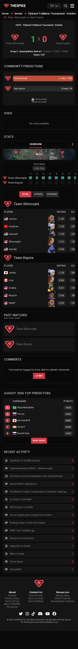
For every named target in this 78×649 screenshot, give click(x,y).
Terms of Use (12, 601)
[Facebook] (54, 614)
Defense (52, 194)
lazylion (13, 226)
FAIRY (12, 303)
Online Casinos (63, 598)
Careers (12, 595)
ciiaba (12, 287)
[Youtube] (47, 614)
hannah (13, 234)
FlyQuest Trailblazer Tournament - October (52, 13)
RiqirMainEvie (25, 407)
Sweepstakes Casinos (62, 601)
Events (19, 13)
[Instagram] (27, 614)
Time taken (39, 164)
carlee (13, 218)
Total (25, 194)
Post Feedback (35, 601)
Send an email (35, 598)
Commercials (36, 595)
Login (39, 375)
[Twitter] (21, 614)
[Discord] (40, 614)
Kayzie (13, 295)
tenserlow (23, 433)
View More (39, 440)
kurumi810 (23, 420)
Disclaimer (12, 607)
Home (5, 13)
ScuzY (21, 427)
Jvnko (12, 272)
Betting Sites (62, 595)
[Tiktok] (33, 614)
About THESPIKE (12, 604)
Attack (38, 194)
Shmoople (15, 241)
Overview (36, 144)
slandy (13, 249)
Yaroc (21, 414)
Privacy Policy (12, 598)
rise (11, 280)
